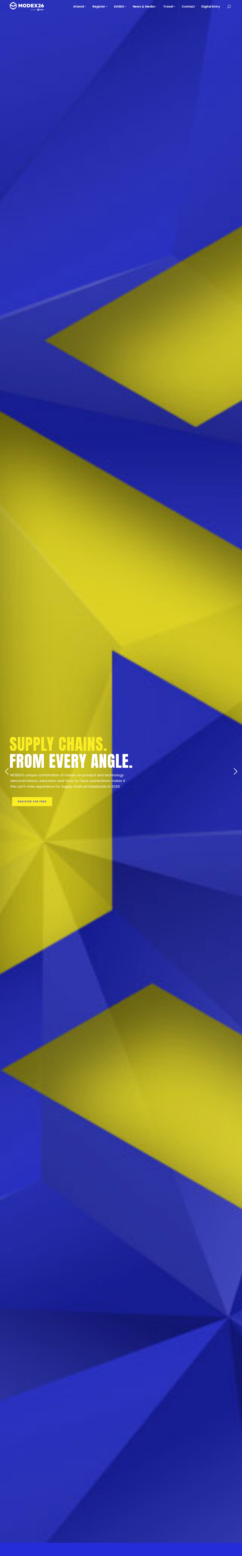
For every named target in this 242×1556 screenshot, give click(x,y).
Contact (188, 6)
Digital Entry (210, 6)
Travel (168, 6)
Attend (78, 6)
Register (98, 6)
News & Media (143, 6)
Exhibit (119, 6)
